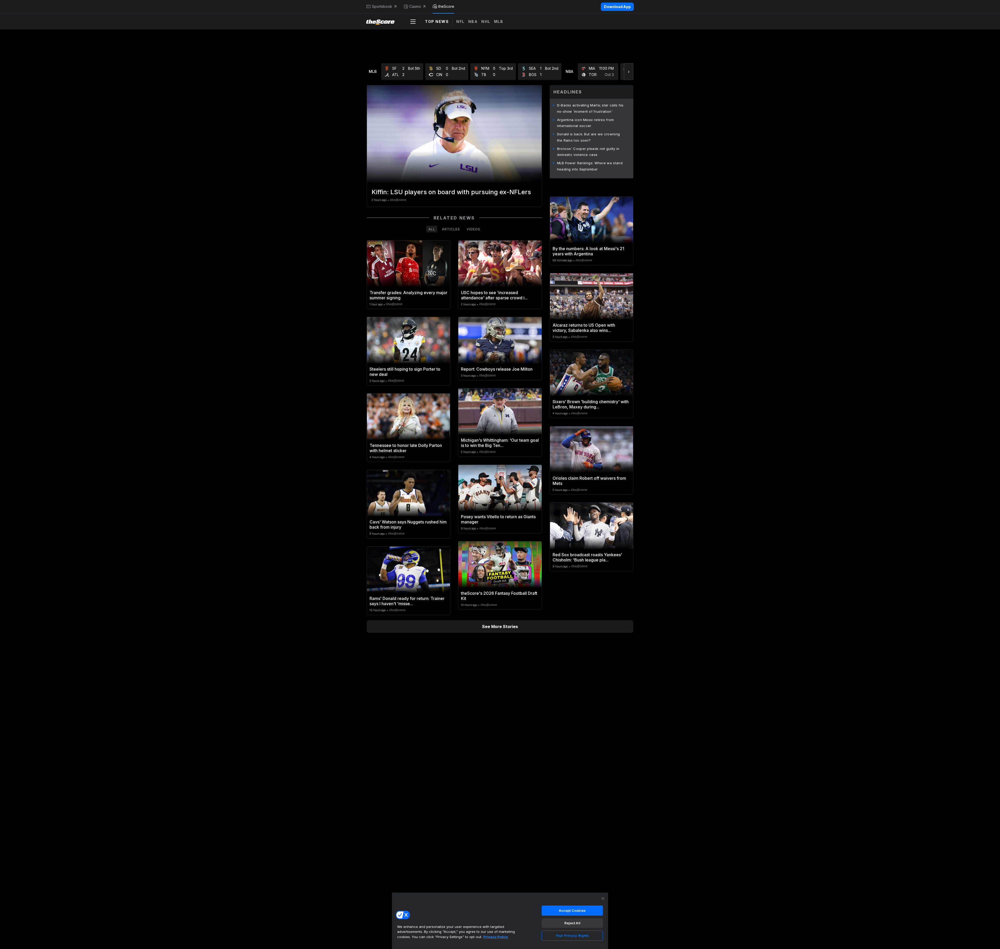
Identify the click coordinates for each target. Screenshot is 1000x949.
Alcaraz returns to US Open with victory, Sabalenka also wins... (584, 327)
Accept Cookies (572, 910)
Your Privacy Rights (572, 935)
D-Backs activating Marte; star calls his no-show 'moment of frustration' (590, 108)
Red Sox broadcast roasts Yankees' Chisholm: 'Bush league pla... (587, 557)
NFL (460, 21)
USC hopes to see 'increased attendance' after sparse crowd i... (494, 295)
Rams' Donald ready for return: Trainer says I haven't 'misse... (407, 601)
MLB (498, 21)
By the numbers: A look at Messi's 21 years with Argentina (588, 251)
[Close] (602, 898)
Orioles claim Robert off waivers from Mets (589, 481)
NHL (485, 21)
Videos (473, 229)
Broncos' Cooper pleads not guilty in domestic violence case (588, 152)
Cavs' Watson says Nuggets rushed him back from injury (408, 524)
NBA (473, 21)
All (431, 229)
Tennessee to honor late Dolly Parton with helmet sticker (406, 448)
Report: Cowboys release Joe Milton (497, 369)
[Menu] (413, 21)
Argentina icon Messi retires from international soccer (585, 123)
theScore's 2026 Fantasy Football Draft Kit (499, 596)
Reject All (572, 923)
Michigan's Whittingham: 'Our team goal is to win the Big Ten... (500, 443)
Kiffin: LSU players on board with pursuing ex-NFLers (451, 192)
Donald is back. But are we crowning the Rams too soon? (588, 137)
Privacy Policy (495, 937)
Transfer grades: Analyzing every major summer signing (408, 295)
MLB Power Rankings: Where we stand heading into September (590, 166)
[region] (500, 920)
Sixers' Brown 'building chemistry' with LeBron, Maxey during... (591, 404)
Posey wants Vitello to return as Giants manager (498, 519)
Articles (451, 229)
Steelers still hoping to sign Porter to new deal (405, 371)
